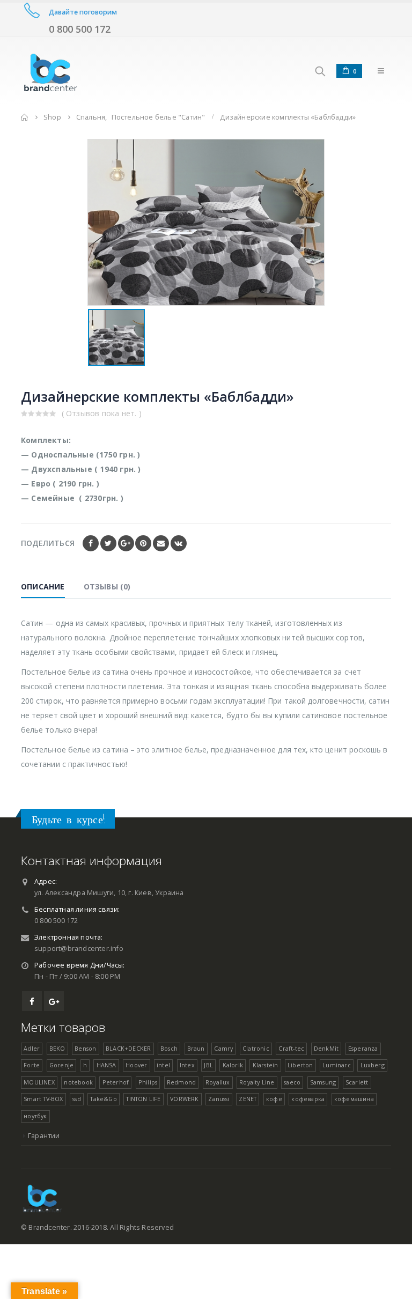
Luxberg (372, 1065)
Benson (85, 1048)
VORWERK (184, 1099)
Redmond (181, 1082)
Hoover (136, 1065)
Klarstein (265, 1065)
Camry (223, 1048)
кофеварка (308, 1099)
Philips (147, 1082)
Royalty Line (256, 1082)
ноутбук (35, 1116)
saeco (292, 1082)
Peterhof (115, 1082)
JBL (208, 1065)
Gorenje (61, 1065)
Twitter (108, 543)
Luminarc (336, 1065)
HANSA (106, 1065)
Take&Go (103, 1099)
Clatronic (255, 1048)
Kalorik (233, 1065)
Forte (32, 1065)
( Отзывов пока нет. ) (102, 413)
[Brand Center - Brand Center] (50, 70)
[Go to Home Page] (24, 117)
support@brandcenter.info (78, 948)
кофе (274, 1099)
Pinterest (143, 543)
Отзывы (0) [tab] (107, 586)
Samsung (323, 1082)
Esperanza (363, 1048)
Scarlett (357, 1082)
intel (163, 1065)
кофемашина (354, 1099)
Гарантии (44, 1135)
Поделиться (48, 543)
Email (161, 543)
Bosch (169, 1048)
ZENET (247, 1099)
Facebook (91, 543)
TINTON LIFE (143, 1099)
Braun (196, 1048)
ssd (76, 1099)
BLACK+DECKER (128, 1048)
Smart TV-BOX (43, 1099)
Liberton (300, 1065)
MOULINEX (39, 1082)
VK (179, 543)
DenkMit (326, 1048)
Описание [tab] (43, 586)
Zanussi (218, 1099)
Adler (32, 1048)
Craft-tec (291, 1048)
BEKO (57, 1048)
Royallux (217, 1082)
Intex (187, 1065)
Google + (126, 543)
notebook (78, 1082)
